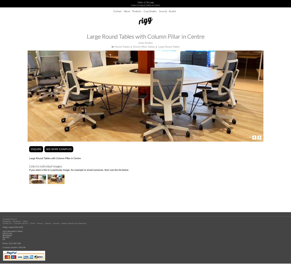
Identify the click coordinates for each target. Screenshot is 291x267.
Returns (56, 223)
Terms (32, 223)
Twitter (25, 221)
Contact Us (7, 223)
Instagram (7, 221)
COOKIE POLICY (10, 219)
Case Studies (150, 11)
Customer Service (20, 223)
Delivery (48, 223)
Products (136, 11)
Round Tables (122, 46)
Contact (117, 11)
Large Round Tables (169, 46)
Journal (163, 11)
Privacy (40, 223)
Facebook (16, 221)
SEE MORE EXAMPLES (59, 149)
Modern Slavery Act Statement (73, 223)
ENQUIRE (36, 149)
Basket (172, 11)
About (127, 11)
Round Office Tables (144, 46)
